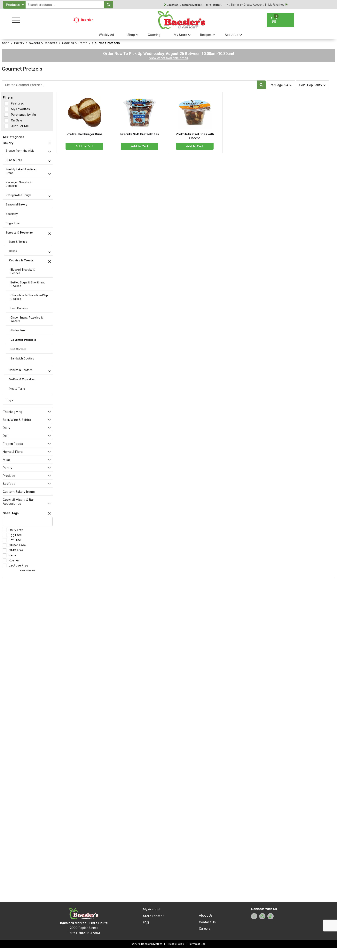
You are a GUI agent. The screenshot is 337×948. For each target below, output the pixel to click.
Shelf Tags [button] (11, 513)
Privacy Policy (175, 943)
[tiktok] (270, 917)
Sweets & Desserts (43, 43)
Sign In (235, 4)
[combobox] (14, 5)
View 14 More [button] (27, 570)
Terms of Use (197, 943)
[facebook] (254, 917)
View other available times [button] (168, 58)
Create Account (254, 4)
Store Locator (153, 916)
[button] (201, 4)
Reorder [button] (87, 20)
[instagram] (262, 917)
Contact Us (207, 922)
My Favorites (276, 4)
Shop (5, 43)
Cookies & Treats (74, 43)
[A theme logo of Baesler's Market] (181, 20)
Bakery (19, 43)
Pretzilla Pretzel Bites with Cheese (195, 136)
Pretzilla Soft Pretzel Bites (139, 134)
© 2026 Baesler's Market (146, 943)
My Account (152, 909)
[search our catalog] (108, 4)
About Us (206, 915)
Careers (204, 928)
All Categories (13, 137)
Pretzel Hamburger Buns (84, 134)
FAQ (146, 922)
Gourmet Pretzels (106, 43)
